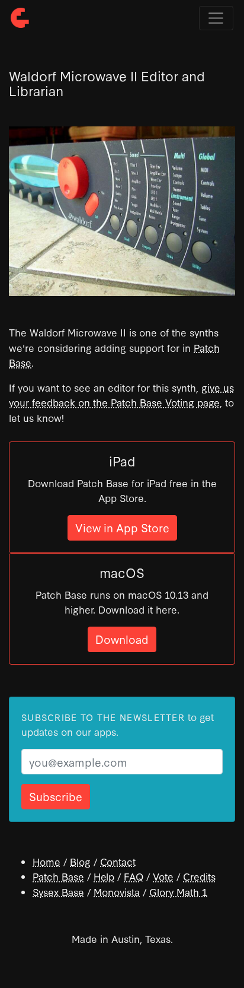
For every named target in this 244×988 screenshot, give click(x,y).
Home (46, 861)
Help (104, 876)
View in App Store (122, 527)
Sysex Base (58, 891)
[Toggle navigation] (216, 18)
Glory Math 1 (178, 891)
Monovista (117, 891)
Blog (80, 861)
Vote (163, 876)
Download (122, 639)
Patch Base (58, 876)
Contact (118, 861)
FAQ (133, 876)
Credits (199, 876)
